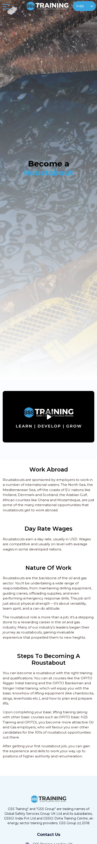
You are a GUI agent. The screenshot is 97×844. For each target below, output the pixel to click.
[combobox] (84, 6)
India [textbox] (80, 6)
